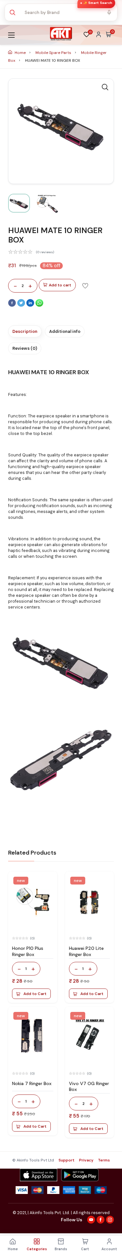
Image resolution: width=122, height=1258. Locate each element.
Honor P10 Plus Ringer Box (27, 951)
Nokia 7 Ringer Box (31, 1083)
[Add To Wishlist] (85, 285)
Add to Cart (35, 993)
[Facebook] (12, 305)
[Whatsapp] (39, 305)
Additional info (64, 331)
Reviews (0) (24, 348)
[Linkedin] (30, 305)
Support (67, 1160)
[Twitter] (21, 305)
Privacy (86, 1160)
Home (20, 52)
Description (24, 331)
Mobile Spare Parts (53, 52)
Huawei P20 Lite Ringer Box (86, 951)
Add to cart (60, 285)
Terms (104, 1160)
